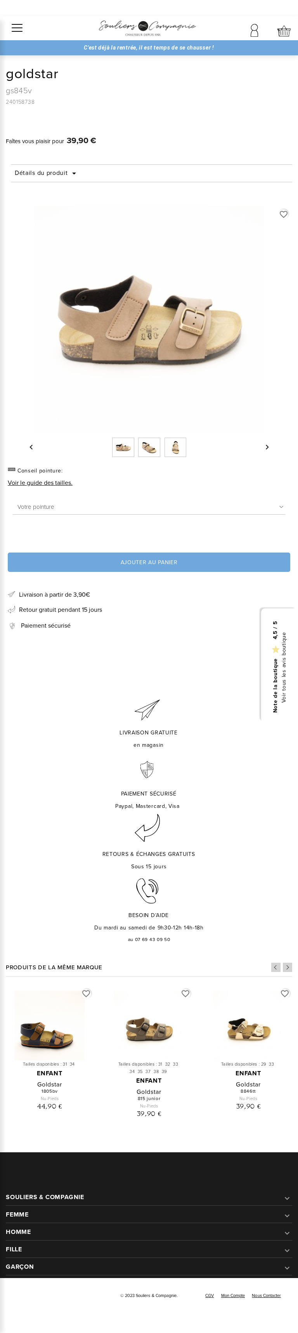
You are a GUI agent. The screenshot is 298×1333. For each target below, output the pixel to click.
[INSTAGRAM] (34, 1296)
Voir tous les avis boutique (284, 667)
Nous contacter (266, 1295)
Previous (276, 967)
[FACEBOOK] (16, 1296)
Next (287, 967)
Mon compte (233, 1295)
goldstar (49, 1084)
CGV (209, 1295)
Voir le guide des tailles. (40, 482)
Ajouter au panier (149, 562)
